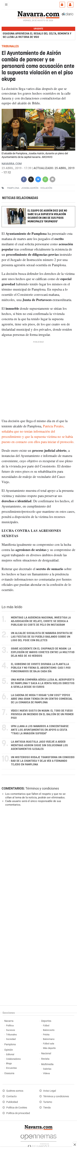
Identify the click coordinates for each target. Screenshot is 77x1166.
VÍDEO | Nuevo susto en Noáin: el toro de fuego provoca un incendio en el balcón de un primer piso (42, 714)
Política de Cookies (16, 1107)
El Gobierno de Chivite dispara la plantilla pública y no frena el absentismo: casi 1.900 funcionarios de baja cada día (41, 668)
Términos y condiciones (42, 788)
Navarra (8, 1021)
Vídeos (46, 1073)
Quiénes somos (14, 1090)
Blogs (9, 1063)
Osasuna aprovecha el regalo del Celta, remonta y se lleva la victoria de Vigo (37, 35)
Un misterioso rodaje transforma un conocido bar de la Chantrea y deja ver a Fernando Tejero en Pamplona (42, 761)
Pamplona (10, 1044)
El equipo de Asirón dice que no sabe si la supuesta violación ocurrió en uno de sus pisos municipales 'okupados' (47, 216)
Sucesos (10, 1030)
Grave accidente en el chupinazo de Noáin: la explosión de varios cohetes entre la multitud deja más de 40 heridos (42, 652)
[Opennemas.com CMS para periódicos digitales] (38, 1140)
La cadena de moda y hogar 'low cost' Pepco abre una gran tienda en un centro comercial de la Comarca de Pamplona (42, 699)
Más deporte (49, 1048)
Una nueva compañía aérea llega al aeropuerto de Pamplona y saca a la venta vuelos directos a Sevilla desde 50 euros (42, 683)
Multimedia (47, 1064)
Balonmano (48, 1039)
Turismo (47, 1102)
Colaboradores (13, 1059)
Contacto (11, 1096)
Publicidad (12, 1102)
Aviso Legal (49, 1090)
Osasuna (9, 1073)
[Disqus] (38, 859)
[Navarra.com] (38, 14)
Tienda (47, 1107)
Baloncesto (48, 1030)
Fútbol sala (48, 1043)
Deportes (46, 1021)
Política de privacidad (18, 1113)
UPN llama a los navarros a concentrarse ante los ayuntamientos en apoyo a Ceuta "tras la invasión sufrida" (40, 730)
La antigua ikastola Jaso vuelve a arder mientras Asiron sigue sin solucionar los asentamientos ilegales (39, 745)
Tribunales (11, 1034)
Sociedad (11, 1039)
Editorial (10, 1054)
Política (10, 1025)
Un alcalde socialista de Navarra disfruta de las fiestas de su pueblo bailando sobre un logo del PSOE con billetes (42, 637)
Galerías (47, 1068)
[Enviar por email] (52, 178)
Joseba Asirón (29, 187)
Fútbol (46, 1025)
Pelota (46, 1034)
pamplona (13, 187)
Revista (45, 1058)
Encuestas (11, 1068)
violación (46, 187)
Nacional (46, 1053)
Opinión (8, 1049)
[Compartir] (24, 178)
